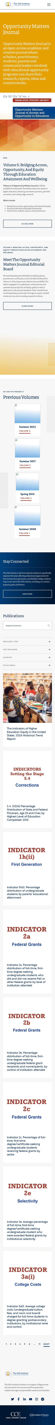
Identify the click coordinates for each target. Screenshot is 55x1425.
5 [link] (24, 1344)
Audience (7, 657)
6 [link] (29, 1344)
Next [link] (46, 1344)
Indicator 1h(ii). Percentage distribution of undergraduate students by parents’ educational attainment (27, 892)
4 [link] (20, 1344)
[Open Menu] (49, 4)
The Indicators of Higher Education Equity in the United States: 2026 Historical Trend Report (26, 733)
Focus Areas (9, 665)
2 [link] (10, 1344)
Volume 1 (24, 533)
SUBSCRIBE (28, 594)
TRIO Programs (10, 649)
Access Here (27, 224)
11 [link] (39, 1344)
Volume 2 (25, 498)
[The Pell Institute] (17, 4)
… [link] (34, 1344)
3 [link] (15, 1344)
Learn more (27, 306)
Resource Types (10, 641)
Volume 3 (25, 465)
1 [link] (6, 1344)
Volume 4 (24, 431)
